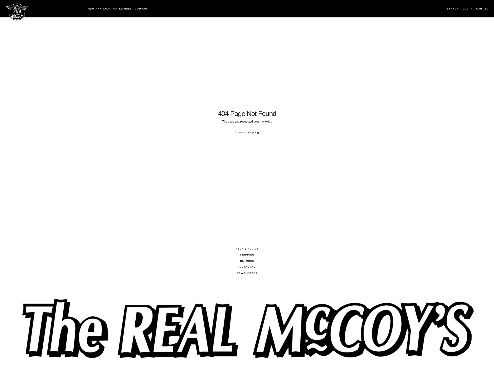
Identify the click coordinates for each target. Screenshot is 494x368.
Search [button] (453, 8)
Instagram (247, 267)
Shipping (247, 254)
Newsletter (247, 273)
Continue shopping (247, 132)
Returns (247, 261)
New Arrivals (99, 8)
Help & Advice (247, 248)
